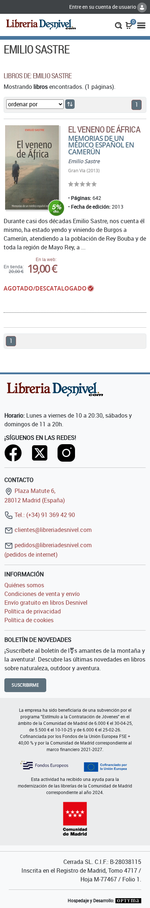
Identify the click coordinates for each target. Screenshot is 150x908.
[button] (118, 25)
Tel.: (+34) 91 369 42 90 (44, 515)
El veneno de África (104, 129)
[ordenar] (70, 104)
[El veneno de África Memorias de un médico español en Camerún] (32, 167)
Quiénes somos (24, 585)
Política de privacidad (32, 611)
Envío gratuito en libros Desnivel (45, 603)
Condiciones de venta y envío (42, 594)
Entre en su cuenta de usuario (103, 6)
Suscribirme (25, 685)
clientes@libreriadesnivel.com (52, 530)
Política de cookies (29, 620)
